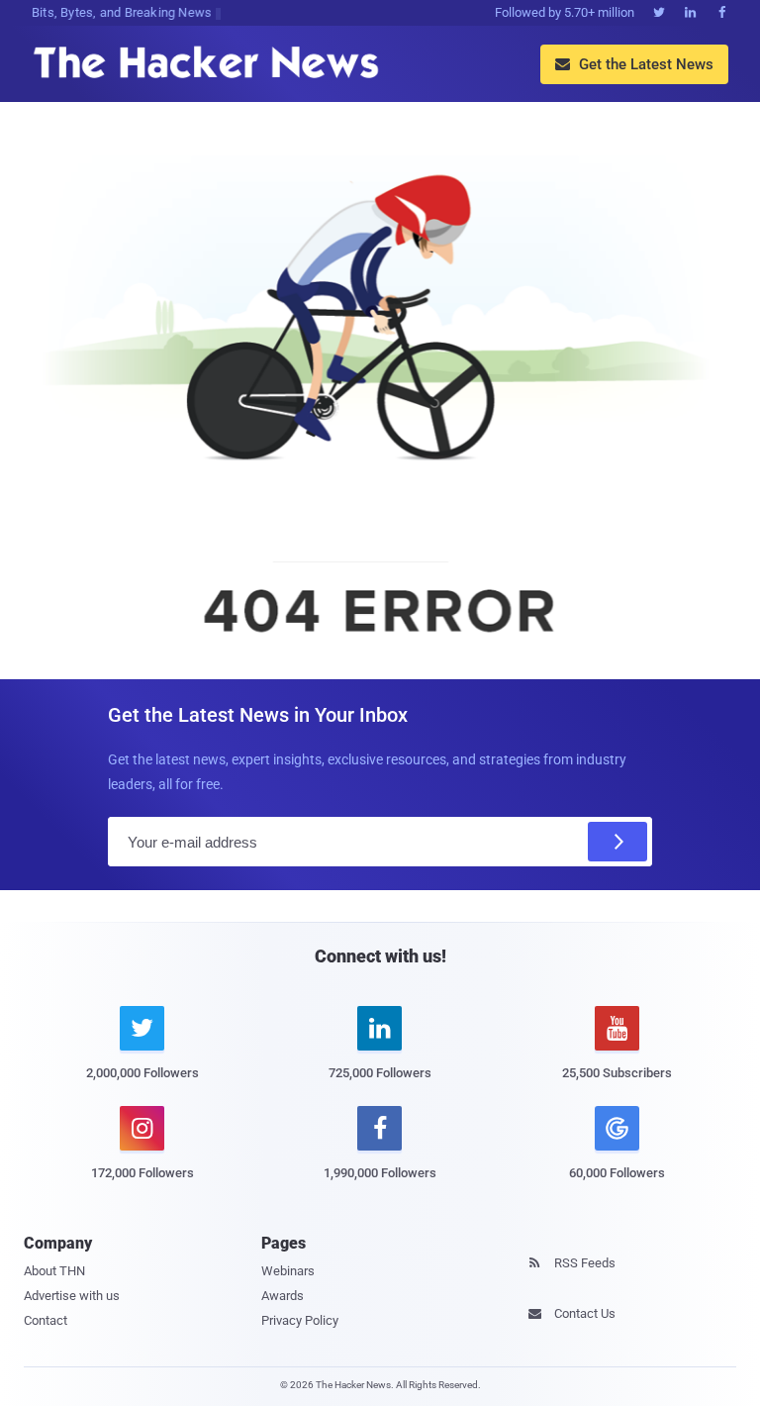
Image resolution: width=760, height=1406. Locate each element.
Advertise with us (72, 1295)
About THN (54, 1270)
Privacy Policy (299, 1320)
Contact (45, 1320)
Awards (282, 1295)
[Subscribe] (617, 841)
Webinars (288, 1270)
